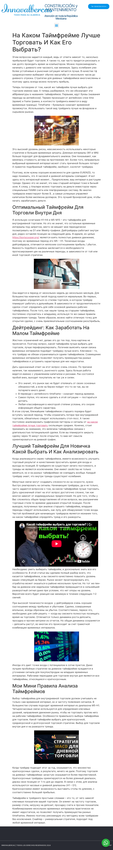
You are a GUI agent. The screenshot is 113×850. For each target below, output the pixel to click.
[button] (56, 25)
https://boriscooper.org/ (25, 237)
